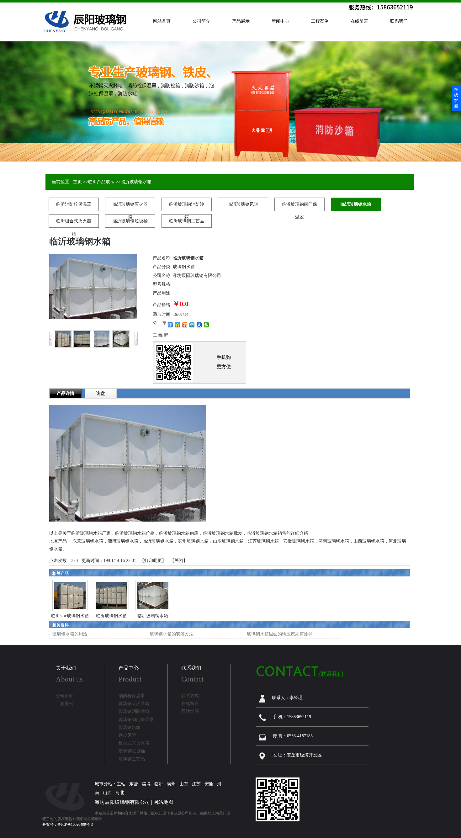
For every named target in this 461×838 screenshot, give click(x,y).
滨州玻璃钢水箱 (193, 541)
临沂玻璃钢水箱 (136, 181)
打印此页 (153, 560)
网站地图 (163, 802)
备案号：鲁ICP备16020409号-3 (67, 824)
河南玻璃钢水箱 (333, 541)
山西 (107, 792)
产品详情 (65, 393)
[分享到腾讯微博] (192, 324)
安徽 (208, 784)
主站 (121, 784)
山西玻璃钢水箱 (368, 541)
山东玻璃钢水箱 (228, 541)
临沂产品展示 (101, 181)
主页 (77, 181)
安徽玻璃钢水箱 (298, 541)
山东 (183, 784)
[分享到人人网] (199, 324)
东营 (133, 784)
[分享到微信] (206, 324)
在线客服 (456, 98)
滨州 (171, 784)
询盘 (100, 393)
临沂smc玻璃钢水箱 (70, 615)
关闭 (178, 560)
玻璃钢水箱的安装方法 (171, 634)
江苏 (196, 784)
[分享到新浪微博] (185, 324)
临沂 (158, 784)
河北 (119, 792)
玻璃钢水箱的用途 (69, 634)
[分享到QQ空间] (177, 324)
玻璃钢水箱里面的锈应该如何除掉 (280, 634)
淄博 (146, 784)
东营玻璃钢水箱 (87, 541)
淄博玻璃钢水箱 (123, 541)
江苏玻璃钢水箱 (263, 541)
